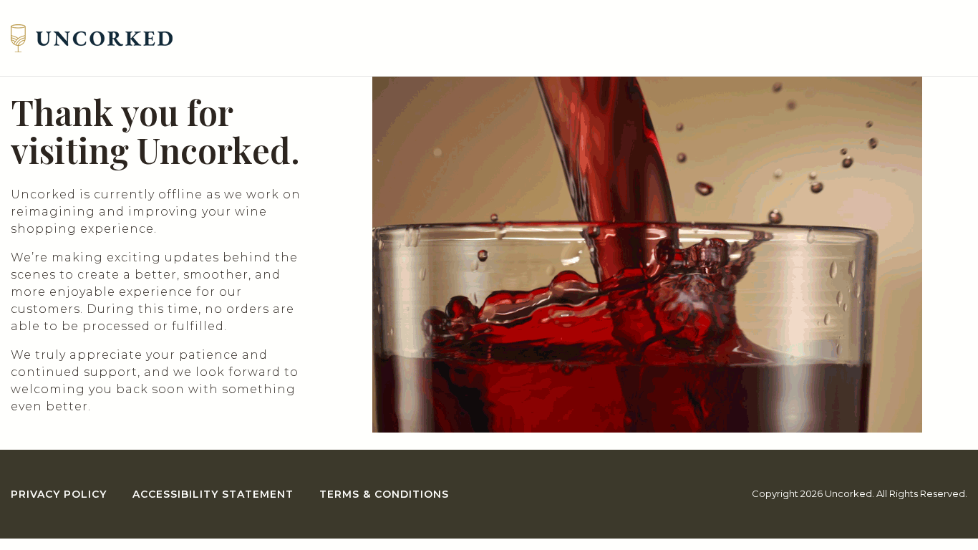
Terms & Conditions (384, 494)
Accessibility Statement (213, 494)
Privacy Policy (59, 494)
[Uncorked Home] (92, 38)
